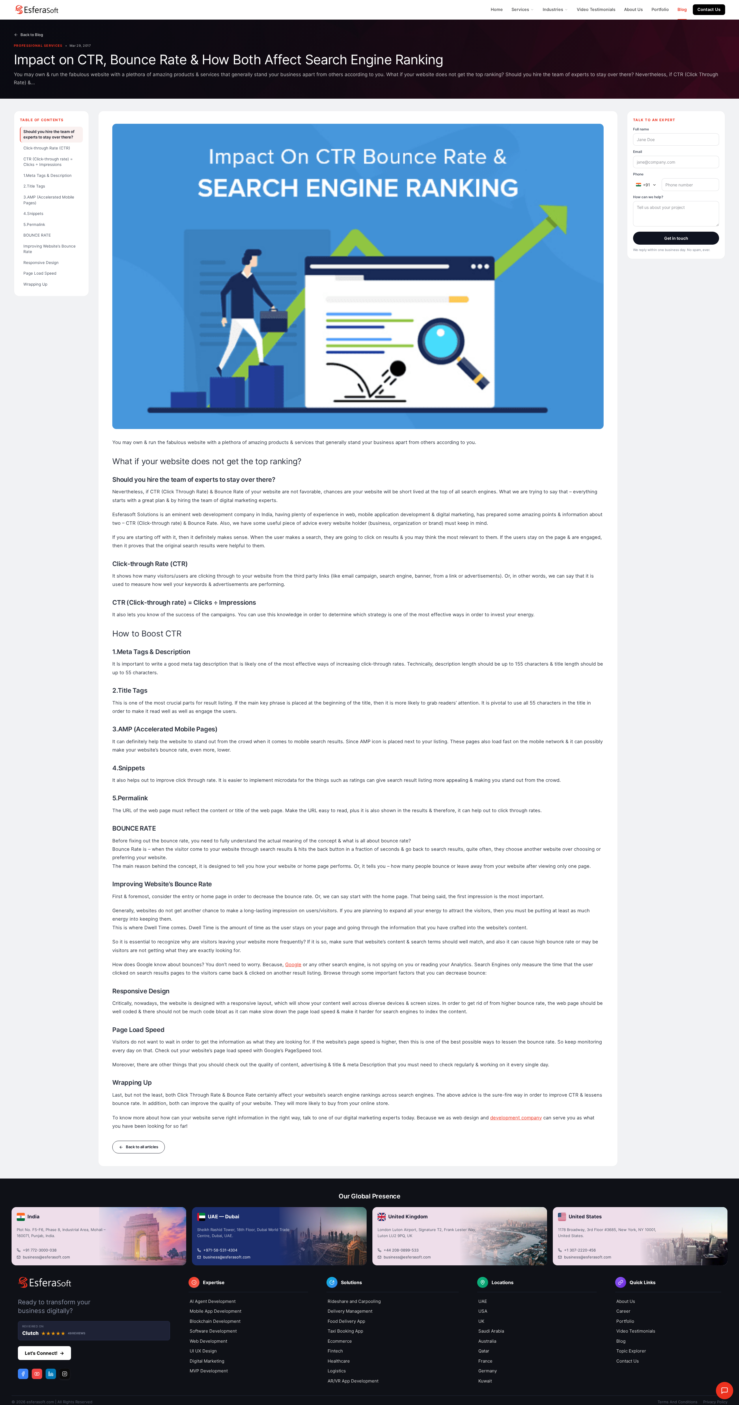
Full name (641, 129)
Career (623, 1311)
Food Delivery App (346, 1321)
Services (520, 9)
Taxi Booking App (345, 1331)
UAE (482, 1301)
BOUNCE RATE (37, 235)
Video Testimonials (596, 9)
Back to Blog (31, 34)
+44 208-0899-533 (401, 1250)
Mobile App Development (215, 1311)
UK (481, 1321)
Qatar (483, 1351)
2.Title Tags (34, 186)
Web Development (208, 1341)
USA (482, 1311)
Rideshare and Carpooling (354, 1301)
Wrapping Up (35, 284)
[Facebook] (23, 1374)
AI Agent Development (213, 1301)
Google (293, 964)
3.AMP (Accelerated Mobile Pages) (48, 200)
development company (516, 1117)
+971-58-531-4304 (220, 1250)
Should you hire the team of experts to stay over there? (48, 134)
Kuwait (485, 1381)
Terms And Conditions (677, 1402)
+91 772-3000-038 (40, 1250)
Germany (487, 1371)
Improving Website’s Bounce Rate (49, 248)
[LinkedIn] (51, 1374)
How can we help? (648, 197)
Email (637, 151)
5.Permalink (34, 224)
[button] (248, 1284)
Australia (487, 1341)
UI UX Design (203, 1351)
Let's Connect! (44, 1353)
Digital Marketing (207, 1361)
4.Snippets (33, 213)
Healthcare (339, 1361)
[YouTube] (37, 1374)
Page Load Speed (39, 273)
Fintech (335, 1351)
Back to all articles (142, 1146)
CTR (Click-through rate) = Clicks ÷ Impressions (48, 161)
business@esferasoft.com (46, 1257)
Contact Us (709, 9)
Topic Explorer (631, 1351)
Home (497, 9)
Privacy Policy (715, 1402)
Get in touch (676, 238)
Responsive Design (41, 262)
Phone (638, 174)
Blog (682, 9)
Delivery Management (350, 1311)
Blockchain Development (215, 1321)
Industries (553, 9)
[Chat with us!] (724, 1390)
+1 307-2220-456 (580, 1250)
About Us (633, 9)
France (485, 1361)
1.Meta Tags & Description (47, 175)
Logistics (337, 1371)
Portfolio (660, 9)
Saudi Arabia (491, 1331)
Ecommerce (340, 1341)
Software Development (213, 1331)
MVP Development (209, 1371)
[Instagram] (64, 1374)
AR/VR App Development (353, 1381)
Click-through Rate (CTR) (46, 148)
